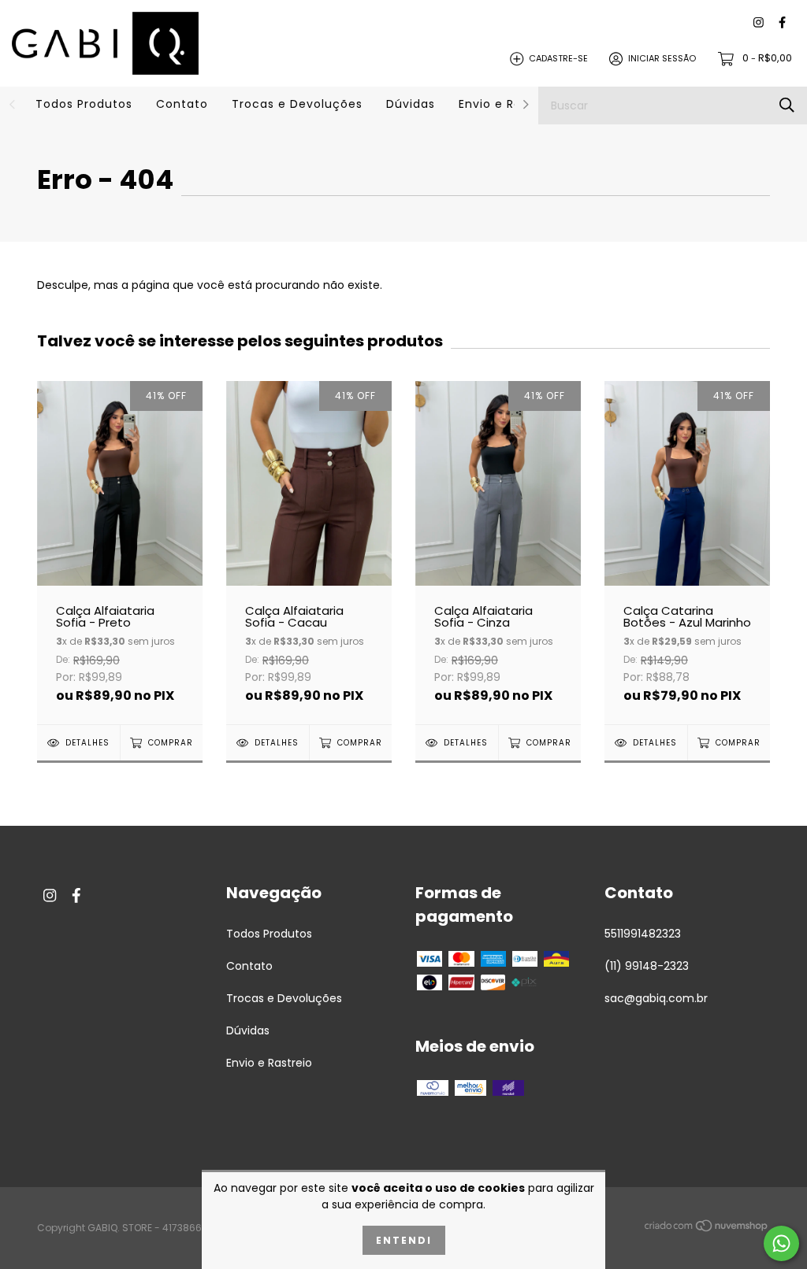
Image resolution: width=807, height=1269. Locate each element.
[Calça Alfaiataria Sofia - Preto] (120, 552)
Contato (182, 104)
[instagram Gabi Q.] (758, 23)
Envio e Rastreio (508, 104)
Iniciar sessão (662, 58)
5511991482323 (642, 934)
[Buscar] (787, 105)
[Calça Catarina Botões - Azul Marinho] (687, 552)
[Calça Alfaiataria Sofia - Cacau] (309, 552)
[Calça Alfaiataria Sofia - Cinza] (498, 552)
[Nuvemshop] (707, 1229)
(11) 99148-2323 (646, 966)
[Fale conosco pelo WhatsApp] (781, 1243)
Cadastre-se (558, 58)
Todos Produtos (83, 104)
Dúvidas (410, 104)
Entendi (404, 1240)
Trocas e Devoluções (297, 104)
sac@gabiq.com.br (656, 998)
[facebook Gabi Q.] (782, 23)
